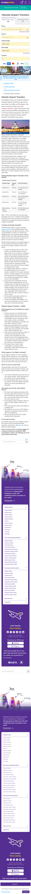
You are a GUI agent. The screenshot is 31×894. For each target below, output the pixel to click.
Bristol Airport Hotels (10, 590)
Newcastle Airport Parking (11, 564)
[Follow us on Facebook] (8, 632)
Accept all (26, 892)
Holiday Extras (7, 2)
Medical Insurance (9, 519)
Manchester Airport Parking (11, 549)
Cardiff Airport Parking (10, 553)
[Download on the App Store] (15, 643)
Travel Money (8, 527)
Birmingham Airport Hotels (11, 581)
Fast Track (7, 531)
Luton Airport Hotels (10, 577)
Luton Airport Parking (10, 547)
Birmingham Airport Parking (11, 551)
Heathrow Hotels (9, 573)
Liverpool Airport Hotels (10, 586)
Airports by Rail (8, 525)
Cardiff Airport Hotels (10, 584)
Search (14, 884)
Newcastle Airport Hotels (11, 594)
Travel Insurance (8, 516)
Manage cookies (6, 892)
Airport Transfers (9, 523)
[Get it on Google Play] (15, 646)
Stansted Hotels (8, 575)
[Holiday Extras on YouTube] (20, 632)
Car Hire (7, 521)
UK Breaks (7, 534)
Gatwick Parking (8, 540)
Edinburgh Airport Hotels (11, 592)
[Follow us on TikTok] (17, 632)
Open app (23, 7)
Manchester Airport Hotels (11, 579)
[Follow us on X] (11, 632)
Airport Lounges (8, 514)
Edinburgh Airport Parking (11, 562)
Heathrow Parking (9, 543)
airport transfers (6, 229)
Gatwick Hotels (8, 571)
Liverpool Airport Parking (10, 555)
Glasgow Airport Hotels (10, 588)
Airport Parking (8, 510)
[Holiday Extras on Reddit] (23, 632)
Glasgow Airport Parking (10, 557)
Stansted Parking (9, 545)
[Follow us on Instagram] (14, 632)
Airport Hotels (8, 512)
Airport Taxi (7, 529)
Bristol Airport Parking (10, 560)
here (20, 425)
